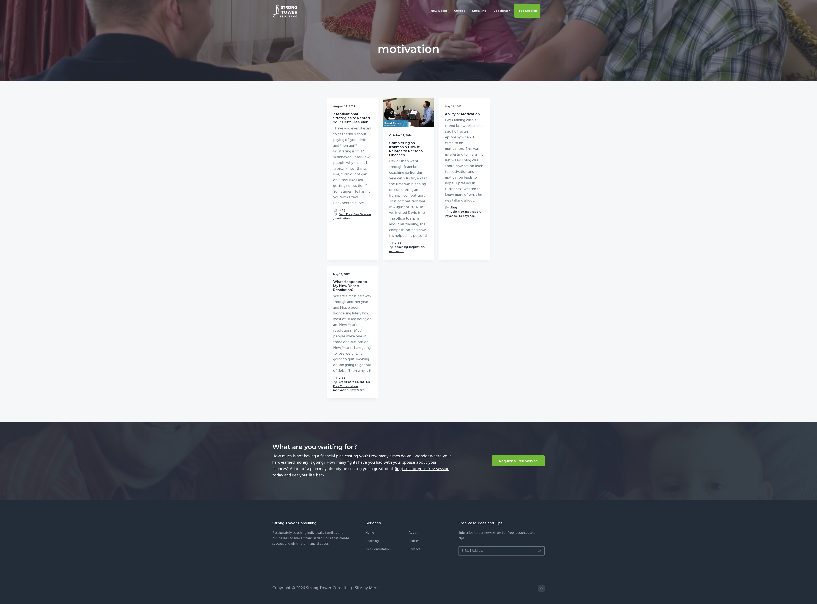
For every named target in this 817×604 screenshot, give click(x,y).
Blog (342, 210)
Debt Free (345, 214)
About (413, 533)
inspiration (416, 247)
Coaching (372, 541)
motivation (342, 218)
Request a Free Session (518, 461)
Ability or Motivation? (463, 114)
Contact (414, 549)
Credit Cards (347, 382)
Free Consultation (345, 386)
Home (370, 533)
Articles (413, 541)
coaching (401, 247)
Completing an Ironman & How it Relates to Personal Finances (406, 149)
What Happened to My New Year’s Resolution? (350, 286)
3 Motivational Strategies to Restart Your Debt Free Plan (351, 118)
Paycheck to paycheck (460, 215)
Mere (374, 588)
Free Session (362, 214)
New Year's (357, 390)
